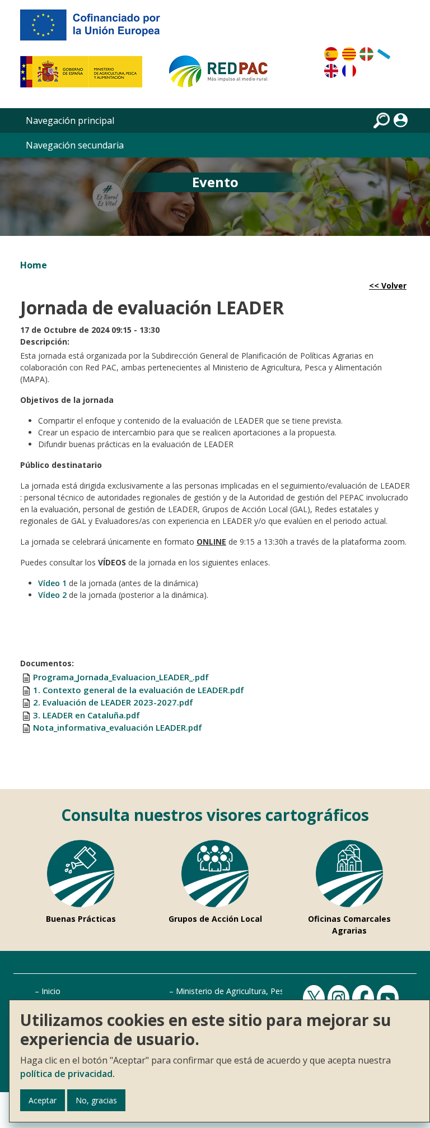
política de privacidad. (67, 1073)
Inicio (50, 991)
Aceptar (43, 1100)
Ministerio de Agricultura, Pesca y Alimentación (262, 991)
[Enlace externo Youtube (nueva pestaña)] (389, 998)
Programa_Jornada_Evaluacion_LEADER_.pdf (121, 677)
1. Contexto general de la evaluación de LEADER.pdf (138, 689)
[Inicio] (223, 76)
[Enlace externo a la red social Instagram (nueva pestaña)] (340, 998)
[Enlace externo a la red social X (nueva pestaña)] (315, 998)
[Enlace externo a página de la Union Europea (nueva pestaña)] (98, 29)
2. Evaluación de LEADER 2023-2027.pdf (113, 702)
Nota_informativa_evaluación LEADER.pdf (117, 727)
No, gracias (96, 1100)
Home (33, 265)
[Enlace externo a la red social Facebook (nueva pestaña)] (364, 998)
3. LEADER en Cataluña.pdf (86, 715)
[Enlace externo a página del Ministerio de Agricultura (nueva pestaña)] (84, 76)
